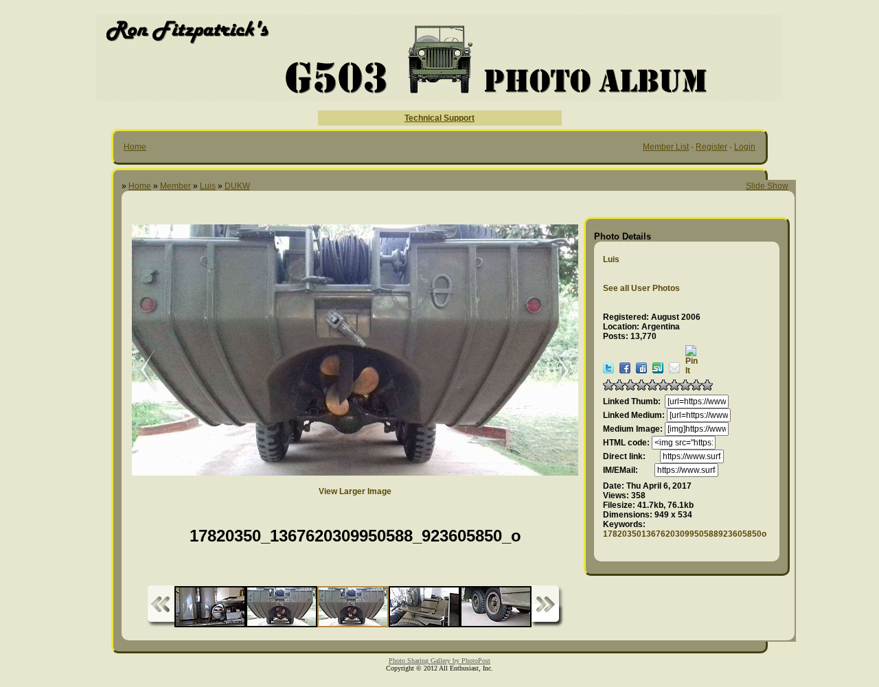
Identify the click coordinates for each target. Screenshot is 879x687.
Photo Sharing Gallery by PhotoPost (439, 660)
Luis (208, 186)
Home (135, 147)
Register (711, 147)
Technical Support (439, 118)
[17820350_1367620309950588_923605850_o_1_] (139, 371)
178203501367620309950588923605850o (684, 534)
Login (744, 147)
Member (175, 186)
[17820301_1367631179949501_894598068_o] (554, 371)
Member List (666, 147)
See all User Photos (641, 288)
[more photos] (160, 606)
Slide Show (767, 186)
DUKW (237, 186)
